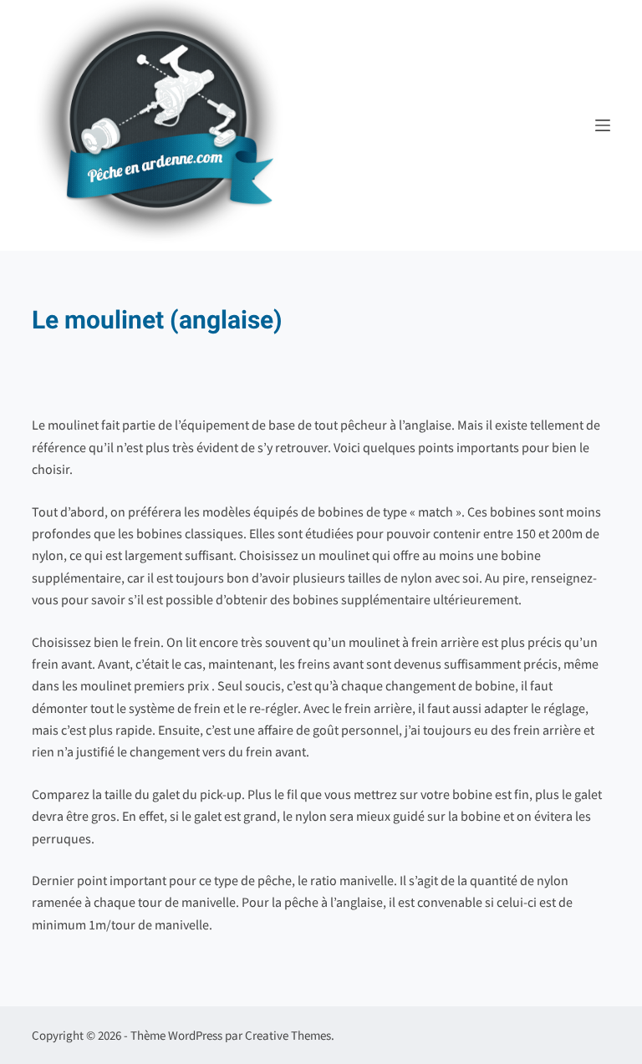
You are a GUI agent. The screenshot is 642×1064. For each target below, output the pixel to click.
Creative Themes (288, 1035)
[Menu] (602, 125)
